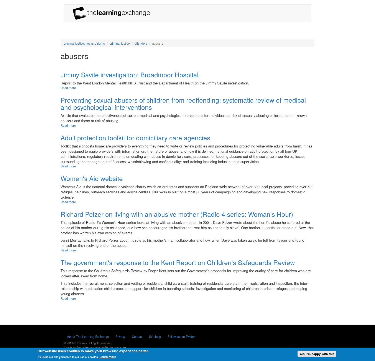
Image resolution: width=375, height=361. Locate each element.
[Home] (113, 13)
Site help (155, 336)
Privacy (120, 336)
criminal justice (120, 43)
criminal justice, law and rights (84, 43)
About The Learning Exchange (88, 336)
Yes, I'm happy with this (316, 354)
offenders (141, 43)
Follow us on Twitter (181, 336)
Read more (68, 88)
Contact (137, 336)
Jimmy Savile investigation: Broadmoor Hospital (130, 74)
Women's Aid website (92, 178)
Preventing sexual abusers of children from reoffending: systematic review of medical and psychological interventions (183, 103)
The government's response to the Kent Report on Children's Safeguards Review (178, 262)
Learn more (107, 357)
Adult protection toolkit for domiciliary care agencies (135, 137)
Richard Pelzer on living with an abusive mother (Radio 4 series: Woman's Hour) (177, 214)
